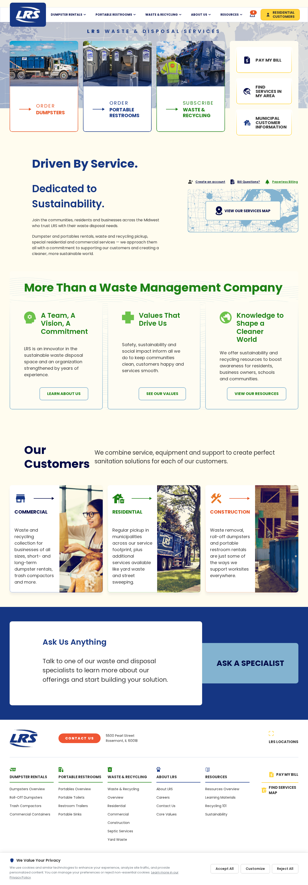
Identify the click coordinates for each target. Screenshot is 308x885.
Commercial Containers (30, 814)
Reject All (285, 868)
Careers (163, 797)
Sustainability (216, 814)
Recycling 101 (215, 805)
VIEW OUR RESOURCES (257, 393)
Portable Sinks (70, 814)
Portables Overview (74, 789)
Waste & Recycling (161, 14)
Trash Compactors (25, 805)
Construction (119, 822)
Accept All (225, 868)
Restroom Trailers (73, 805)
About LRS (164, 789)
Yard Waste (117, 839)
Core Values (166, 814)
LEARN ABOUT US (64, 393)
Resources (229, 14)
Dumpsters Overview (27, 789)
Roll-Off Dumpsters (26, 797)
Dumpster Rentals (66, 14)
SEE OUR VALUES (162, 393)
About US (199, 14)
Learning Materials (220, 797)
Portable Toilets (71, 797)
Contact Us (79, 738)
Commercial (118, 814)
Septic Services (120, 831)
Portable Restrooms (114, 14)
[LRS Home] (28, 15)
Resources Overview (222, 789)
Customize (255, 868)
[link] (56, 538)
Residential (117, 805)
